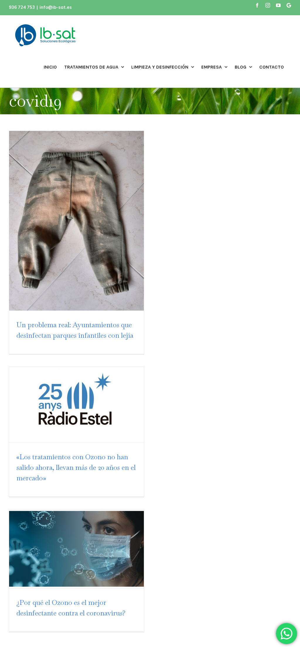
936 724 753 (22, 7)
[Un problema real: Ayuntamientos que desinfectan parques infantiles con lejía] (76, 221)
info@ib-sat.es (56, 7)
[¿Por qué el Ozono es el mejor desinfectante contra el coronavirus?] (76, 548)
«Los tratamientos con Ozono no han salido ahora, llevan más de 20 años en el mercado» (76, 467)
